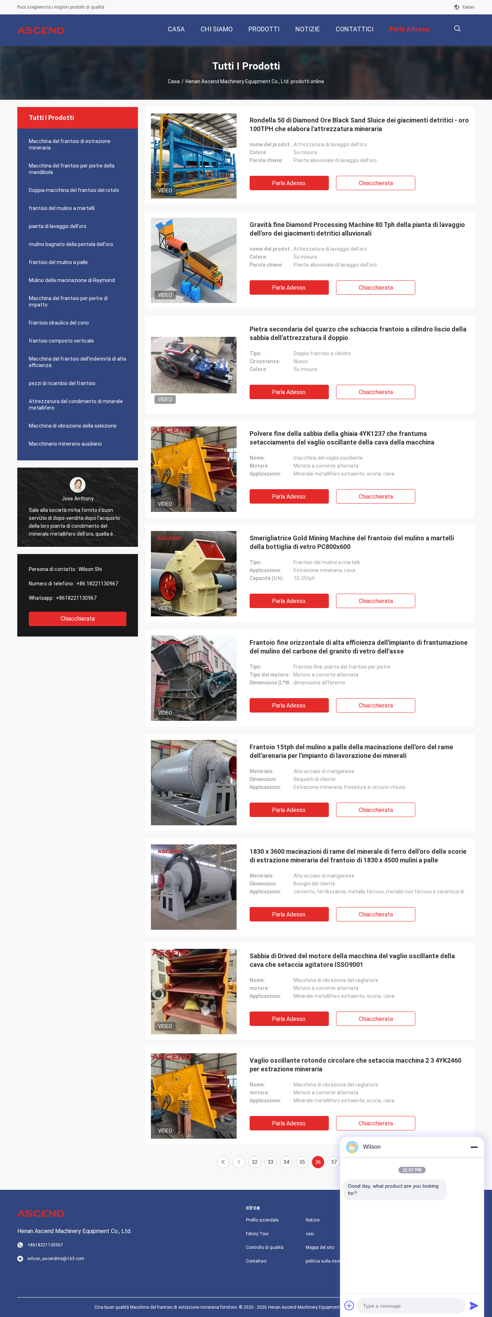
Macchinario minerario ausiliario (65, 444)
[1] (223, 1162)
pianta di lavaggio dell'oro (57, 226)
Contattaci (256, 1261)
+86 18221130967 (97, 583)
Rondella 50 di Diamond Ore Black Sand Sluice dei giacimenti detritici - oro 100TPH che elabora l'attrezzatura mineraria (359, 124)
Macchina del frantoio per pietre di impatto (68, 301)
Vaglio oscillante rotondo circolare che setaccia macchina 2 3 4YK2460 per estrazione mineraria (355, 1065)
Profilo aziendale (262, 1220)
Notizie (312, 1220)
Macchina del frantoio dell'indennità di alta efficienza (77, 362)
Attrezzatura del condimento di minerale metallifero (76, 404)
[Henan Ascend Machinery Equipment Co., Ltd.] (40, 30)
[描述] (457, 28)
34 (286, 1162)
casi (310, 1233)
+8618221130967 (76, 598)
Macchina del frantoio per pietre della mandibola (72, 169)
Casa (174, 81)
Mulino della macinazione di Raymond (72, 280)
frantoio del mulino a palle (58, 262)
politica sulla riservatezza (330, 1261)
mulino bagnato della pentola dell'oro (71, 244)
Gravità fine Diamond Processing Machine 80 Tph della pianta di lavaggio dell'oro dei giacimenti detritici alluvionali (357, 229)
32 (255, 1162)
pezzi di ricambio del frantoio (62, 383)
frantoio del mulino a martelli (62, 208)
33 (270, 1162)
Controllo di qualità (264, 1247)
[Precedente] (239, 1162)
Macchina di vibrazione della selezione (73, 426)
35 (302, 1162)
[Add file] (349, 1305)
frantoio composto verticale (61, 341)
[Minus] (474, 1147)
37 (334, 1162)
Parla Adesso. (289, 183)
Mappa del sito (320, 1247)
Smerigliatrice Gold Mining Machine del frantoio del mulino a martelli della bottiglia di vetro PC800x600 (352, 542)
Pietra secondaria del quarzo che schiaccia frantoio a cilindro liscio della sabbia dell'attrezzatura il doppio (358, 333)
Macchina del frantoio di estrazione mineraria (70, 144)
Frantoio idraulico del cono (59, 323)
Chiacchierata (78, 618)
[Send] (474, 1305)
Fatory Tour (257, 1233)
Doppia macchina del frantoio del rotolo (74, 190)
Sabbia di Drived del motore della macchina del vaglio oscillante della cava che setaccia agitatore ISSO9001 (352, 960)
